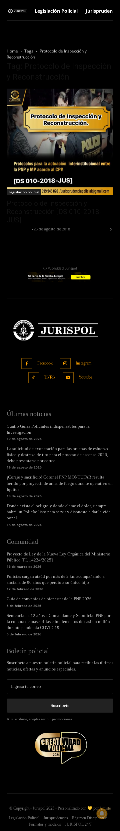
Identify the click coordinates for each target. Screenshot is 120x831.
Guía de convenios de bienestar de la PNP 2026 (49, 598)
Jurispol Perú (18, 228)
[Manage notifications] (102, 813)
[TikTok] (33, 377)
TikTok (49, 377)
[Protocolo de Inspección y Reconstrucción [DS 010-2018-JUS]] (60, 142)
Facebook (45, 363)
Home (12, 51)
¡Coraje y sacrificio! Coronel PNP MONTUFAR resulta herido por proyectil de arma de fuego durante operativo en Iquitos (60, 483)
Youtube (85, 377)
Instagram (83, 363)
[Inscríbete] (60, 277)
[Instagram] (65, 363)
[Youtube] (68, 377)
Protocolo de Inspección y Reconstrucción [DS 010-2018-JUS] (54, 211)
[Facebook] (26, 363)
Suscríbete (60, 705)
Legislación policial (24, 192)
